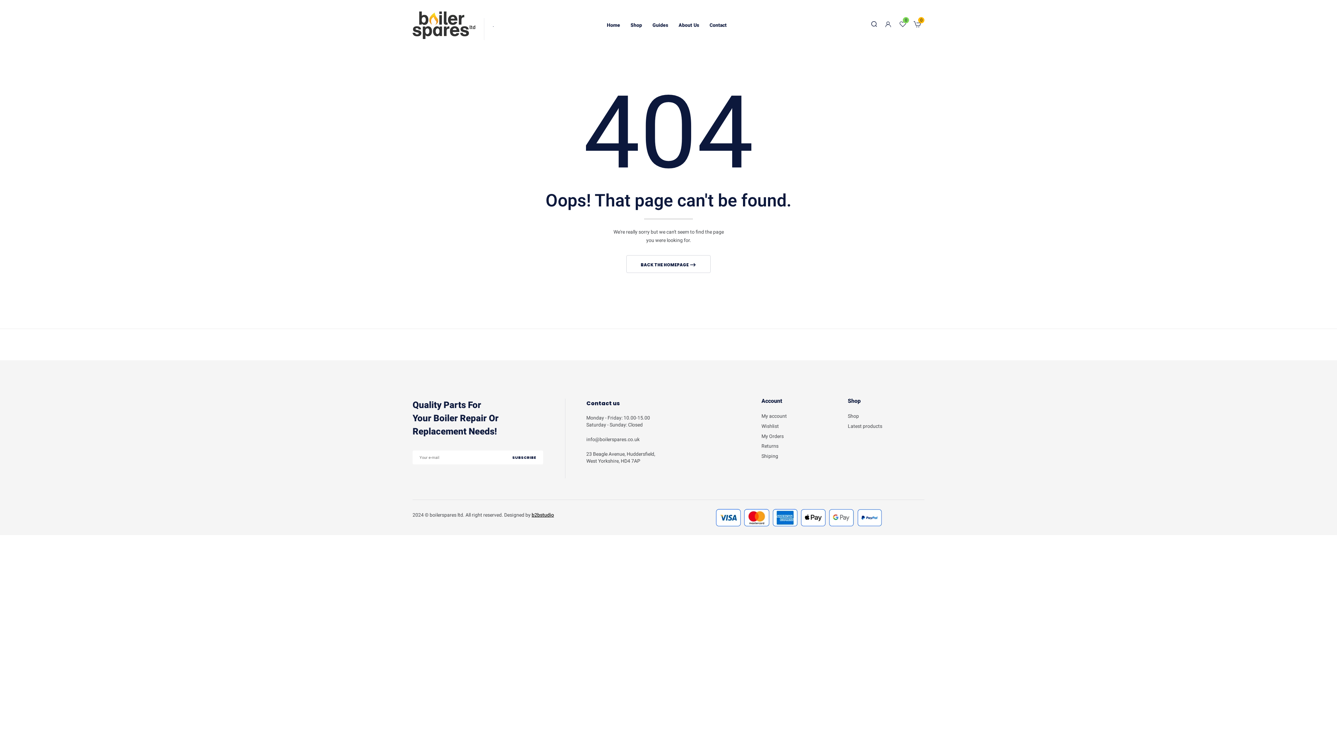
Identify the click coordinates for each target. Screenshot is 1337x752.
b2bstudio (543, 515)
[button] (917, 25)
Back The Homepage (665, 265)
